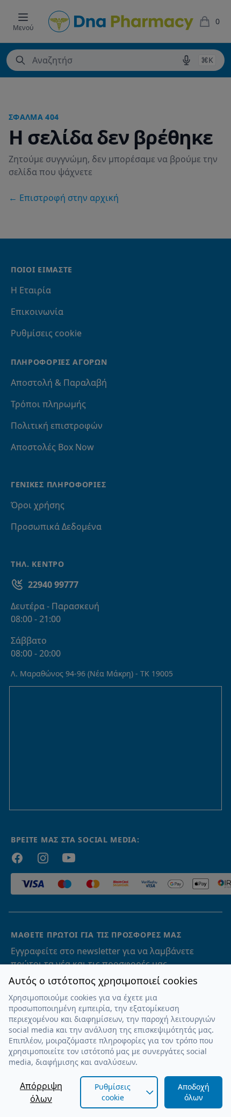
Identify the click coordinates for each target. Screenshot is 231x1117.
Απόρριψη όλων (41, 1092)
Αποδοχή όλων (194, 1092)
